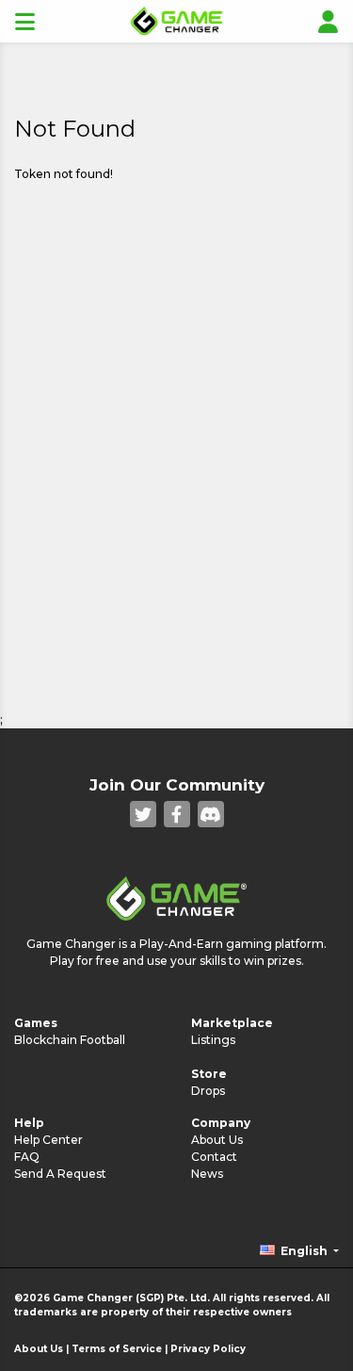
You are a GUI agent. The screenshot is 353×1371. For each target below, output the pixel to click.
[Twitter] (143, 814)
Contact (214, 1157)
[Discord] (211, 814)
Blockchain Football (69, 1040)
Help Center (48, 1140)
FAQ (27, 1157)
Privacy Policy (208, 1349)
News (207, 1174)
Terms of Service (117, 1349)
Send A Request (60, 1174)
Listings (213, 1040)
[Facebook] (177, 814)
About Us (217, 1140)
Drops (208, 1091)
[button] (299, 1251)
